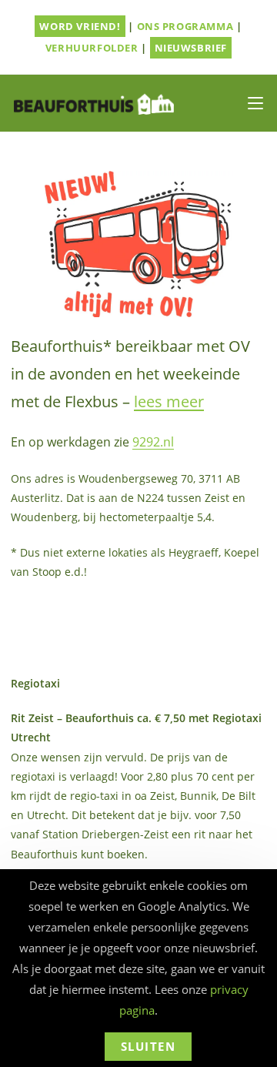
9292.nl (153, 441)
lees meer (169, 401)
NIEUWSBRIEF (191, 48)
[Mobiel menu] (255, 103)
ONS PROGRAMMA (185, 26)
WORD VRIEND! (79, 26)
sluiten (148, 1046)
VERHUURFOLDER (91, 48)
